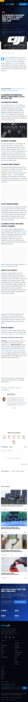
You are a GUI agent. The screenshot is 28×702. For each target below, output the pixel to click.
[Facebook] (6, 637)
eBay (15, 350)
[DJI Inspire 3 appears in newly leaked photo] (14, 497)
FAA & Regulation (18, 652)
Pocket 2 (13, 63)
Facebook (10, 334)
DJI (12, 65)
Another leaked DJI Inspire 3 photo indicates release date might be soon (10, 528)
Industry (16, 663)
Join (25, 687)
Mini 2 (19, 178)
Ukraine (16, 657)
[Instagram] (13, 637)
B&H (7, 350)
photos (14, 107)
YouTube (16, 334)
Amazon (3, 350)
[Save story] (2, 53)
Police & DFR (17, 654)
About (2, 669)
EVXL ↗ (2, 678)
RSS (16, 699)
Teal (2, 654)
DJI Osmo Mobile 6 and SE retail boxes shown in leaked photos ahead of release (12, 551)
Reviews (16, 661)
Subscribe (23, 4)
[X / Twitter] (2, 637)
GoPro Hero (4, 114)
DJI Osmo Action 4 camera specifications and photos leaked (10, 574)
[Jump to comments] (12, 53)
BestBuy (11, 350)
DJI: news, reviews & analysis (17, 471)
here (9, 344)
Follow (14, 407)
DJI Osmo (18, 387)
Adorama (22, 348)
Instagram (21, 334)
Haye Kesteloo (11, 394)
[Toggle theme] (16, 4)
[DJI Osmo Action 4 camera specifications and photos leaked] (14, 564)
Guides (16, 650)
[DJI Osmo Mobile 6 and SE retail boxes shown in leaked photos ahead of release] (14, 541)
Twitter (6, 334)
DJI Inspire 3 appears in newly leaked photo (12, 505)
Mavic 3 (15, 59)
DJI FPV (11, 61)
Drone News (17, 643)
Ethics (2, 676)
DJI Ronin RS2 (14, 105)
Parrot (20, 350)
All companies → (4, 657)
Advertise (3, 674)
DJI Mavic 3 (12, 145)
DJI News (17, 645)
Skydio (2, 647)
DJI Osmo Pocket (20, 232)
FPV (15, 659)
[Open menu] (2, 4)
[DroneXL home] (9, 4)
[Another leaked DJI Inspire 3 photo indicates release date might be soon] (14, 518)
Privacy (3, 699)
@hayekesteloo (21, 404)
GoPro (23, 231)
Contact (2, 671)
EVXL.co (21, 402)
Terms (7, 699)
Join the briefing (20, 601)
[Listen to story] (9, 53)
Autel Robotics (4, 645)
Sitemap (12, 699)
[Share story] (5, 53)
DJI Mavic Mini (14, 171)
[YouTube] (9, 637)
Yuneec (3, 352)
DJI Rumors (11, 387)
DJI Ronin (4, 387)
